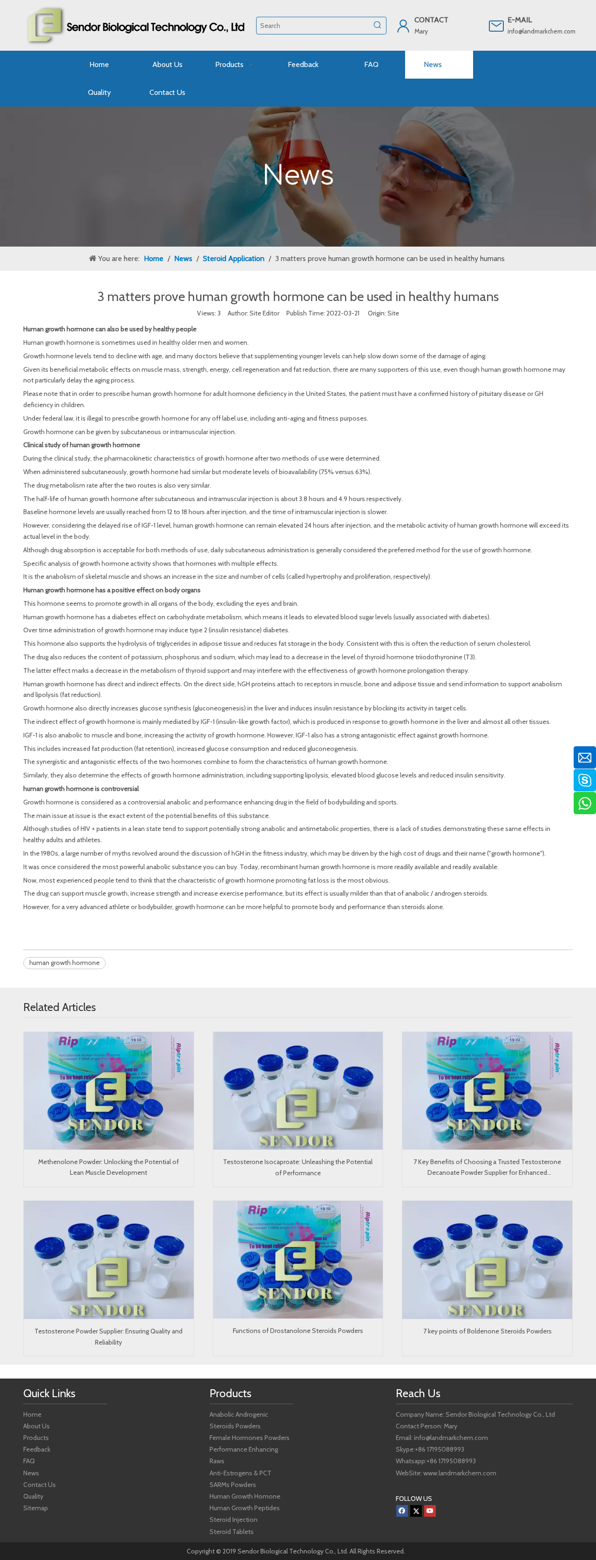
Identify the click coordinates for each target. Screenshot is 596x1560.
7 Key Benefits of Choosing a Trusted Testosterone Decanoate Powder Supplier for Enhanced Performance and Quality (487, 1168)
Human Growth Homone (245, 1496)
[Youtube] (430, 1511)
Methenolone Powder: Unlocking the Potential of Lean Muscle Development (108, 1167)
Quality (33, 1496)
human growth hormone (64, 962)
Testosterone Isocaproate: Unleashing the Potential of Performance (297, 1167)
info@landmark (528, 31)
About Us (36, 1426)
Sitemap (35, 1508)
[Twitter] (416, 1511)
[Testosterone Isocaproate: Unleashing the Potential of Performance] (298, 1091)
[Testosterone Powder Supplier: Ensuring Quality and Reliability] (109, 1260)
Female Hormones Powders (250, 1437)
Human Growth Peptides (245, 1508)
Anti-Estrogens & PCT (240, 1473)
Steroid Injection (233, 1519)
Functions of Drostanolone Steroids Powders (298, 1330)
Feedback (36, 1449)
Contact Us (39, 1484)
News (31, 1473)
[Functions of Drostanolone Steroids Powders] (298, 1260)
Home (32, 1414)
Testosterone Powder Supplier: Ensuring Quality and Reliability (108, 1336)
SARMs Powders (233, 1484)
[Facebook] (402, 1511)
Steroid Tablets (232, 1531)
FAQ (29, 1461)
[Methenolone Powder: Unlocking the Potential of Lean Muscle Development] (109, 1091)
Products (36, 1437)
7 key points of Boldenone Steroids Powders (487, 1331)
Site (393, 313)
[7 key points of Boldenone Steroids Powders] (487, 1260)
